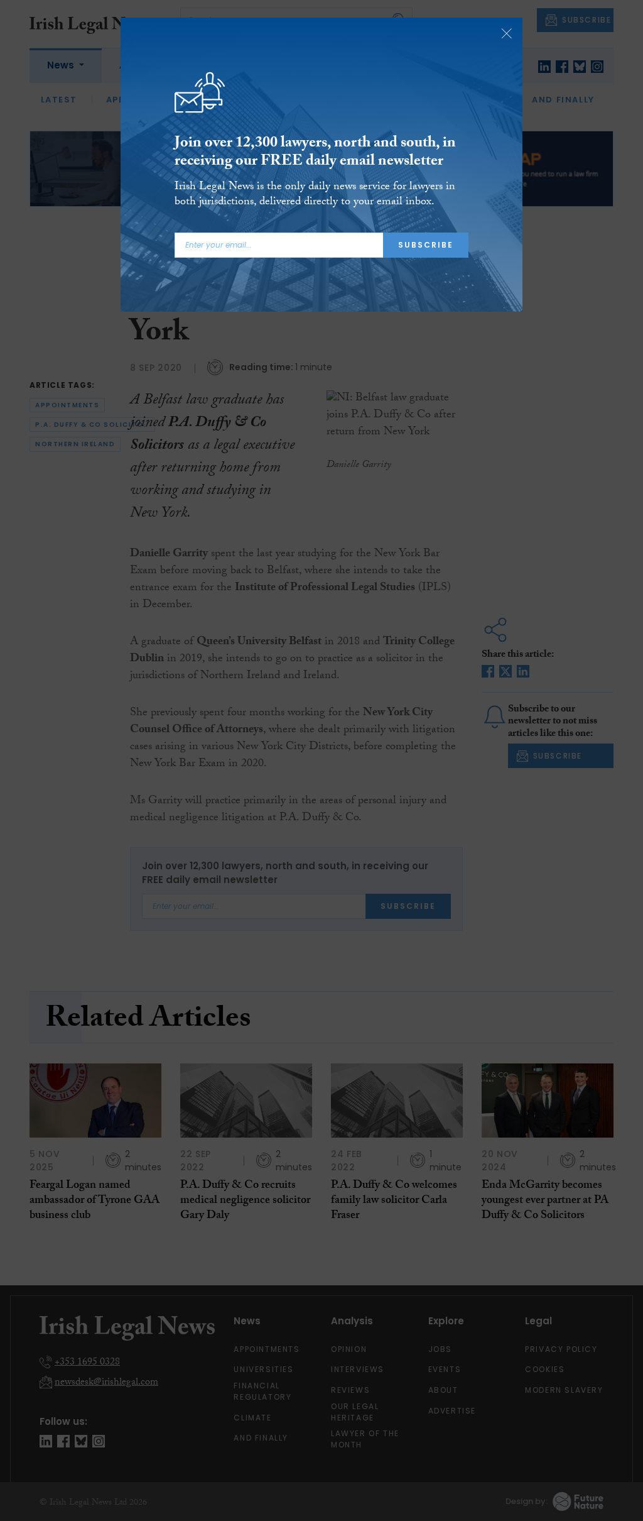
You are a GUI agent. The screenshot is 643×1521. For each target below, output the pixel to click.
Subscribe (425, 244)
